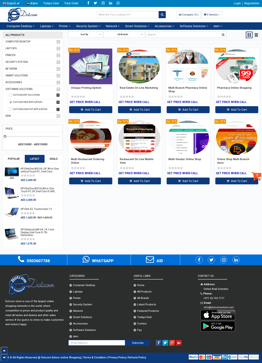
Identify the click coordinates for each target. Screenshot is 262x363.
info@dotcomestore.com (219, 307)
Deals (54, 158)
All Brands (143, 298)
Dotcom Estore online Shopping (61, 357)
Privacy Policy (117, 357)
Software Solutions (193, 26)
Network (112, 26)
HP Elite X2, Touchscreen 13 (36, 209)
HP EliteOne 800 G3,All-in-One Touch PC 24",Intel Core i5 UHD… (38, 190)
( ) (190, 14)
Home (140, 285)
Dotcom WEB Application (36, 102)
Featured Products (148, 310)
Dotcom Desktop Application (36, 109)
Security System (87, 26)
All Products (15, 35)
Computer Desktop (20, 26)
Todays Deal (51, 3)
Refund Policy (137, 357)
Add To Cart (92, 109)
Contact (142, 323)
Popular (14, 158)
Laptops (46, 26)
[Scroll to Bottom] (4, 357)
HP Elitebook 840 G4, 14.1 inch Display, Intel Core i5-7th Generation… (37, 232)
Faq (139, 330)
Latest (34, 158)
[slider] (28, 175)
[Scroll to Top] (4, 350)
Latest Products (146, 304)
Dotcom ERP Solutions (36, 95)
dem (217, 26)
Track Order (71, 3)
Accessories (163, 26)
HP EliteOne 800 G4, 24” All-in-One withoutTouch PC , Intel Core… (40, 170)
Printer (64, 26)
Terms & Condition (95, 357)
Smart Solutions (136, 26)
